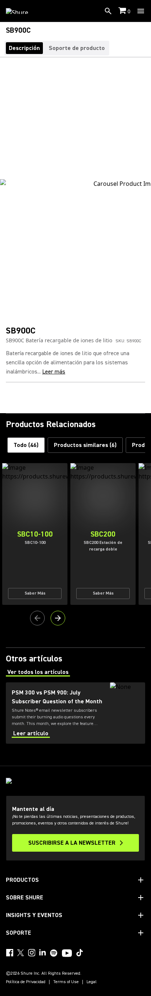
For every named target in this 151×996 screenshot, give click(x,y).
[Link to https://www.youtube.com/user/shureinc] (67, 954)
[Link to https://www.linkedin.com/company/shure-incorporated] (42, 952)
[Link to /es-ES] (22, 11)
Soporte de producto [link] (77, 48)
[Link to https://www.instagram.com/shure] (31, 952)
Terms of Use (66, 982)
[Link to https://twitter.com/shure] (20, 952)
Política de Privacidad (25, 982)
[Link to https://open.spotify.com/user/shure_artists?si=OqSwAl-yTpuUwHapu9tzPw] (54, 953)
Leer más (53, 371)
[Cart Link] (123, 11)
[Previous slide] (37, 618)
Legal (91, 982)
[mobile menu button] (140, 11)
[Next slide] (58, 618)
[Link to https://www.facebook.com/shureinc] (9, 952)
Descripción (24, 48)
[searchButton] (108, 11)
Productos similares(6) (85, 445)
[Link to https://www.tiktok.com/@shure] (79, 952)
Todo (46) (26, 445)
